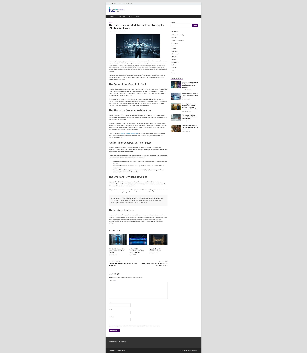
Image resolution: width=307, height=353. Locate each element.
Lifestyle (122, 16)
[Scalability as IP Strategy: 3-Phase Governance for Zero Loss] (176, 96)
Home (120, 3)
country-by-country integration (129, 133)
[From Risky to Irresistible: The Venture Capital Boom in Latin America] (176, 128)
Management (175, 54)
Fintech (110, 22)
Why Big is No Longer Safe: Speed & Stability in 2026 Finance (117, 250)
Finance (173, 45)
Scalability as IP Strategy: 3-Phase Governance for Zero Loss (190, 95)
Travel (138, 16)
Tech (130, 16)
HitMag (196, 350)
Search (173, 22)
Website (111, 316)
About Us (125, 3)
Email (111, 309)
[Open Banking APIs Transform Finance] (158, 240)
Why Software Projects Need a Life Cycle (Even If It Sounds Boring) (190, 116)
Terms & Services (113, 341)
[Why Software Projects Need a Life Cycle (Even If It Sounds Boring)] (176, 117)
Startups (173, 67)
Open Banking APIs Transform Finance (155, 250)
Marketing (174, 56)
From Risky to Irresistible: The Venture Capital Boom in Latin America (190, 127)
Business (112, 16)
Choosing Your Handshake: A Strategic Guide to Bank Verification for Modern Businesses (190, 84)
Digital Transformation (177, 40)
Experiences (174, 43)
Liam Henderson (123, 31)
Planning (173, 59)
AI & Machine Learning (177, 35)
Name (111, 302)
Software (173, 65)
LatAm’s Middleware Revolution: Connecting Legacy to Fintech (136, 250)
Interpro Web (121, 350)
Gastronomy (174, 51)
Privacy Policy (122, 341)
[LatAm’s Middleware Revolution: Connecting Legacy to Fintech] (138, 240)
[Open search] (197, 17)
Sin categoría (175, 62)
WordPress (189, 350)
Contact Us (130, 3)
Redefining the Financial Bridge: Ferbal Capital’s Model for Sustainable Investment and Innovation (189, 106)
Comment (112, 280)
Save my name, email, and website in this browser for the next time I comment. (134, 326)
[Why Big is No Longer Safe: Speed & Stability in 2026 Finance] (118, 240)
